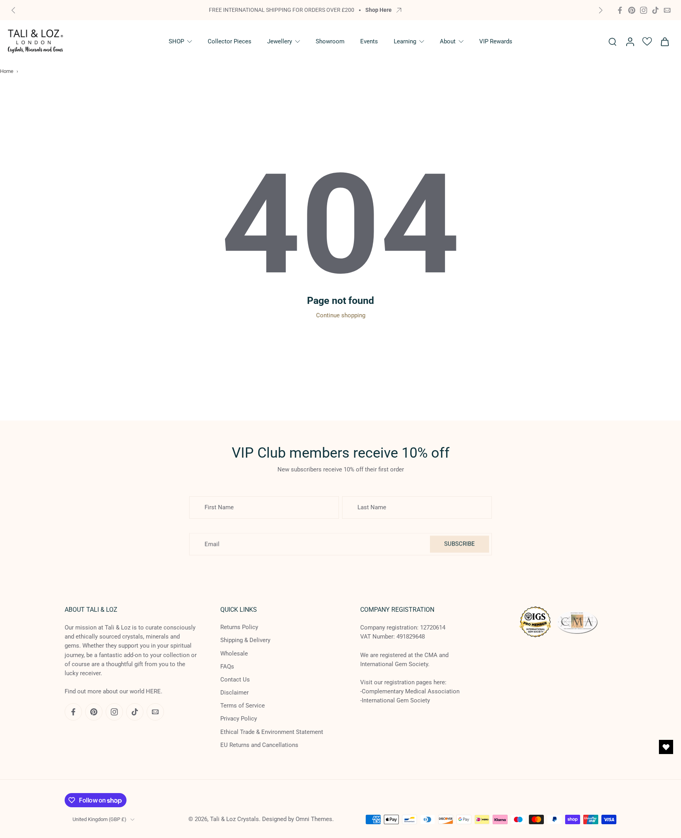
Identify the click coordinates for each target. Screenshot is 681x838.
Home (6, 71)
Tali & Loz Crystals (234, 819)
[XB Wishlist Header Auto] (647, 41)
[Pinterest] (632, 10)
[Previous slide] (13, 10)
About (448, 41)
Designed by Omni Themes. (298, 819)
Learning (405, 41)
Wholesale (234, 653)
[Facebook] (620, 10)
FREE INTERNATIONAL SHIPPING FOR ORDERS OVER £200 (281, 10)
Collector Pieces (229, 41)
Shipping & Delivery (245, 640)
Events (369, 41)
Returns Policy (239, 627)
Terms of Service (242, 705)
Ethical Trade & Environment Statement (271, 732)
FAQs (227, 666)
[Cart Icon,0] (664, 41)
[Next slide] (601, 10)
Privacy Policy (238, 718)
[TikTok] (655, 10)
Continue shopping (340, 315)
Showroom (330, 41)
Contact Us (235, 679)
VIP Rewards (495, 41)
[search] (612, 41)
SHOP (176, 41)
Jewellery (279, 41)
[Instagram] (643, 10)
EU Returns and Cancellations (259, 745)
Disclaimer (234, 692)
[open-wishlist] (666, 747)
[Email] (667, 10)
